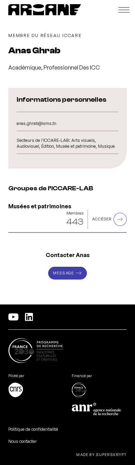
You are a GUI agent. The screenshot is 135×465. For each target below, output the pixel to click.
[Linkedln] (29, 317)
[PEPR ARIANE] (44, 9)
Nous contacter (22, 441)
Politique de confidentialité (33, 429)
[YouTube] (13, 317)
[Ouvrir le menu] (123, 10)
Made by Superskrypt (101, 455)
